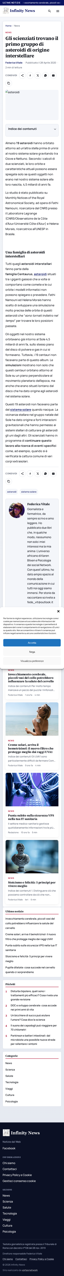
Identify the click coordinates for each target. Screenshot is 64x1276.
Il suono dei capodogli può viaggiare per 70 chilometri (34, 1027)
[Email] (53, 75)
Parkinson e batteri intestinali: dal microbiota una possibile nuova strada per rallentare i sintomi (33, 1040)
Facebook (9, 1148)
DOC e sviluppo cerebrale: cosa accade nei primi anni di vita (34, 1007)
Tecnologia (11, 1082)
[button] (59, 612)
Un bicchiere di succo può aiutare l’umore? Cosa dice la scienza (30, 1017)
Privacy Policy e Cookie (17, 1175)
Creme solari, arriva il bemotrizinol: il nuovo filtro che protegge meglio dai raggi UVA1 (30, 748)
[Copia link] (8, 83)
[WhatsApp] (45, 75)
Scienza (10, 1069)
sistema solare (28, 491)
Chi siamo (9, 1163)
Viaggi (9, 1088)
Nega (32, 651)
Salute (9, 1076)
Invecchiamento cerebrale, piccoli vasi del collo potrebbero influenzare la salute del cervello (31, 677)
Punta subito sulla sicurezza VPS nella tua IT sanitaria (31, 817)
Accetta (32, 642)
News (8, 32)
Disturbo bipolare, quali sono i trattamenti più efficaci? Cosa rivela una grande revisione (34, 995)
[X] (37, 75)
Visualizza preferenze (32, 661)
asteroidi (11, 491)
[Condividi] (22, 75)
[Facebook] (30, 75)
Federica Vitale (13, 62)
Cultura (9, 1095)
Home (8, 25)
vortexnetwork (30, 1270)
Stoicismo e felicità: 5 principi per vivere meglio (31, 884)
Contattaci (10, 1169)
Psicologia (11, 1101)
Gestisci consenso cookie (19, 1181)
